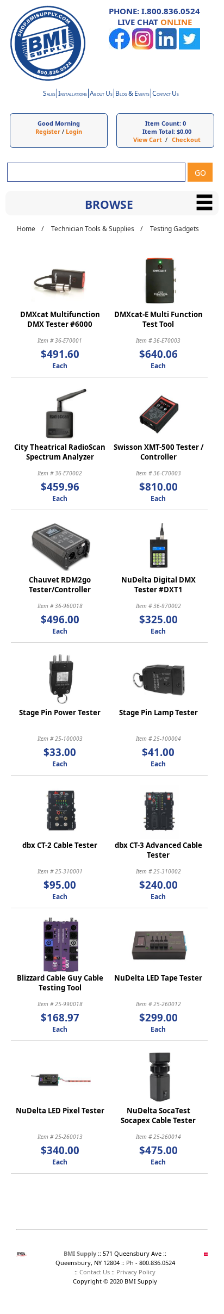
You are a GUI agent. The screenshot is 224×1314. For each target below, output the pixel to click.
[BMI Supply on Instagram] (142, 47)
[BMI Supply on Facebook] (119, 47)
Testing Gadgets (174, 228)
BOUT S (101, 94)
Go (200, 173)
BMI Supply (80, 1253)
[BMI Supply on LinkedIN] (166, 47)
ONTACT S (165, 94)
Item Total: (158, 131)
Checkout (186, 139)
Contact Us (94, 1272)
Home (26, 228)
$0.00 (184, 131)
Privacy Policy (135, 1272)
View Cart (147, 139)
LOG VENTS (132, 94)
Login (74, 131)
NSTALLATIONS (72, 94)
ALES (49, 94)
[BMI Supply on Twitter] (189, 47)
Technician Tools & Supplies (92, 228)
